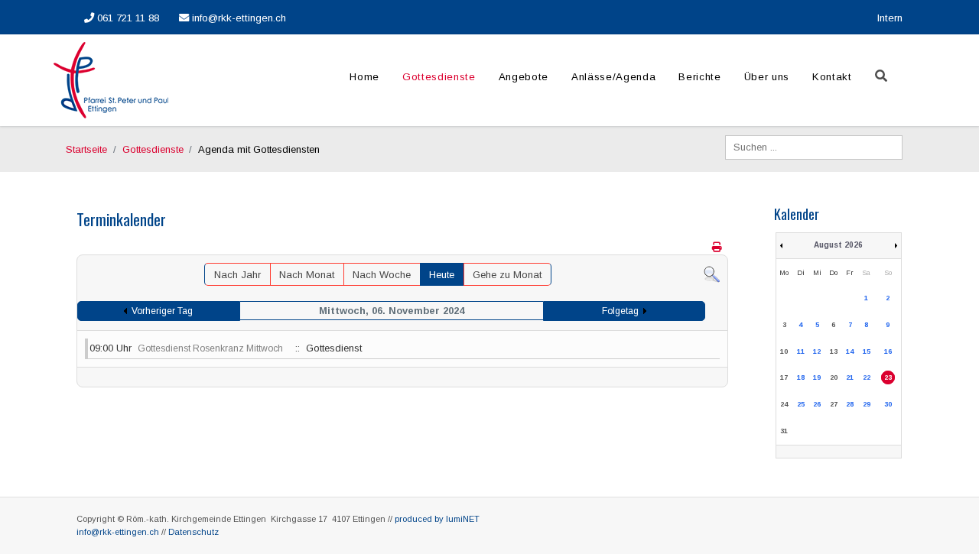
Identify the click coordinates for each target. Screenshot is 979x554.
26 (817, 404)
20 (834, 377)
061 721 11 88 (126, 18)
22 (866, 377)
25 (801, 404)
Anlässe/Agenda (613, 77)
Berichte (699, 77)
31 (784, 431)
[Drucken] (718, 247)
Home (364, 77)
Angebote (523, 77)
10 (784, 351)
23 (888, 377)
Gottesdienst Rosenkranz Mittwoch (210, 348)
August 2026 (838, 245)
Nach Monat (306, 274)
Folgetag (620, 311)
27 (834, 404)
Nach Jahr (237, 274)
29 (866, 404)
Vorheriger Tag (162, 311)
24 (784, 404)
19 (817, 377)
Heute (441, 274)
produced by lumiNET (437, 518)
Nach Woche (382, 274)
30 (888, 404)
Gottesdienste (439, 77)
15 (866, 351)
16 (888, 351)
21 (850, 377)
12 (817, 351)
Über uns (766, 77)
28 (850, 404)
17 (784, 377)
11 (801, 351)
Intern (890, 18)
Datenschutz (193, 531)
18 (801, 377)
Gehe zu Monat (507, 274)
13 (834, 351)
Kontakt (832, 77)
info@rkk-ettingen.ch (237, 18)
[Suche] (712, 273)
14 (850, 351)
